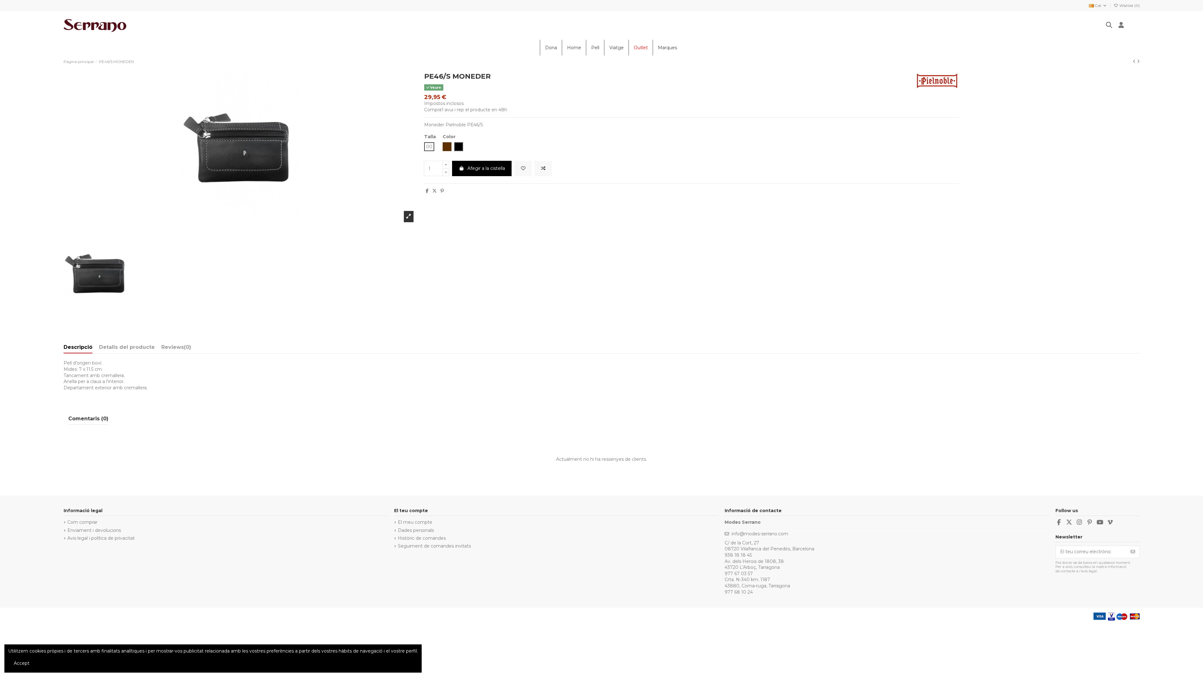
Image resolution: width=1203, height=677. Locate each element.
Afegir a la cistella (486, 168)
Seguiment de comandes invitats (434, 546)
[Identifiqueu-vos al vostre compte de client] (1121, 25)
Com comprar (82, 522)
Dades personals (416, 530)
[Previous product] (1135, 61)
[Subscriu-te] (1132, 552)
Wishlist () (1129, 5)
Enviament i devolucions (94, 530)
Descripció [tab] (78, 347)
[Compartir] (427, 191)
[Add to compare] (543, 168)
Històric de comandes (422, 538)
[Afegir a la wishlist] (523, 168)
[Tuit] (434, 191)
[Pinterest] (442, 191)
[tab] (176, 348)
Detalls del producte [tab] (127, 347)
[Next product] (1138, 61)
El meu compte (415, 522)
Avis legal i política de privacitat (101, 538)
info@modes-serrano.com (760, 534)
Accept (21, 663)
